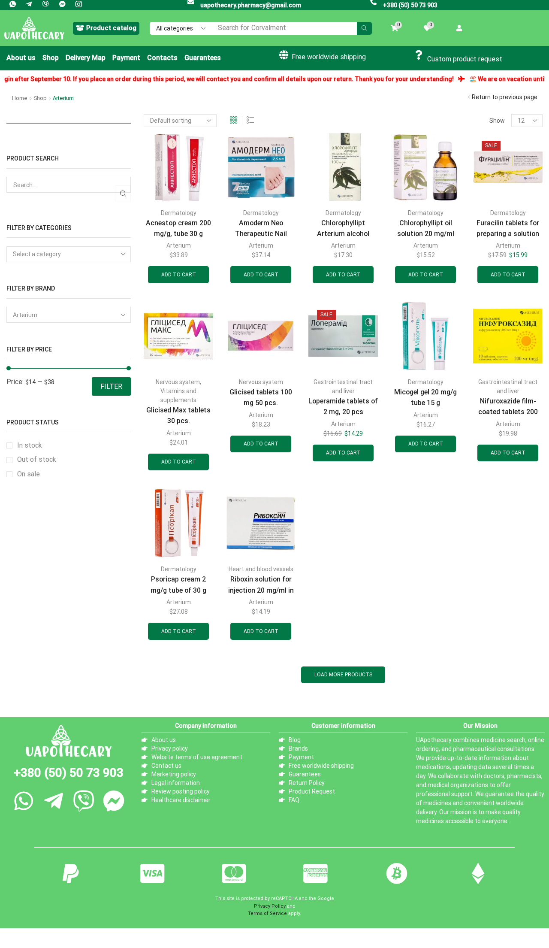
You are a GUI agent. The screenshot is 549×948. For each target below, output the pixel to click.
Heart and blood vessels (261, 569)
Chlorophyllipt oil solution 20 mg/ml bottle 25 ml (425, 234)
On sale (28, 474)
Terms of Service (267, 913)
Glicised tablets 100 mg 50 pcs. (260, 397)
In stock (29, 445)
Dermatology (178, 212)
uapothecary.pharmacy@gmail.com (250, 5)
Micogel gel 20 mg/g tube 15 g (425, 397)
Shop (40, 98)
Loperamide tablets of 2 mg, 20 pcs (343, 406)
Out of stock (36, 459)
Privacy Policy (270, 906)
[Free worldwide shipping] (283, 55)
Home (19, 98)
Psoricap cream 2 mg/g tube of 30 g (178, 584)
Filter (111, 386)
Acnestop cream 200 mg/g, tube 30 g (178, 228)
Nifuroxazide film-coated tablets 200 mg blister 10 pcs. (508, 412)
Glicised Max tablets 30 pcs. (178, 415)
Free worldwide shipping (329, 57)
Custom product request (464, 59)
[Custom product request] (419, 55)
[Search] (364, 28)
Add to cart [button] (178, 275)
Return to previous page (504, 97)
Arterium (178, 245)
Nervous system (178, 382)
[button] (106, 28)
